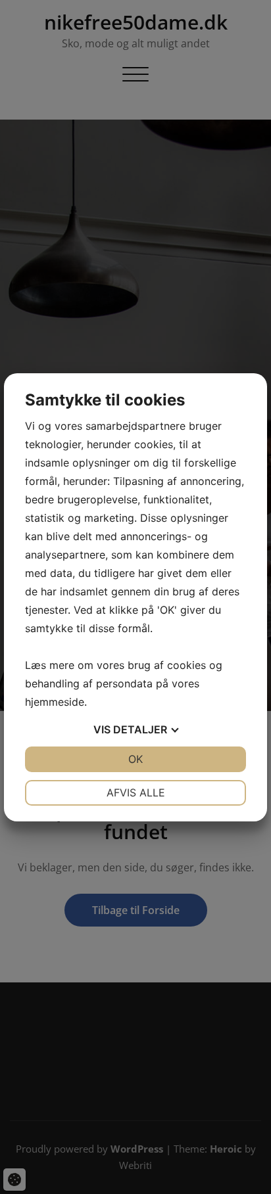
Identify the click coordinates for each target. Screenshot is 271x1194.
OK (135, 759)
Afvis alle (136, 792)
